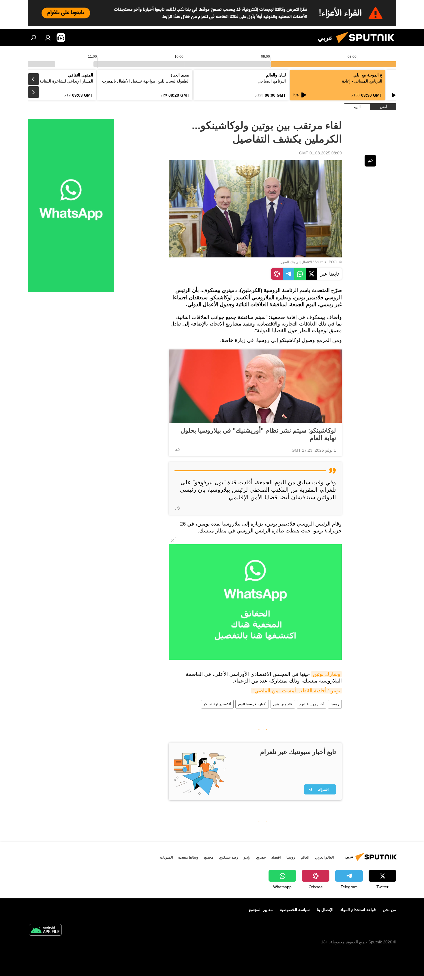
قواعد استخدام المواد (358, 909)
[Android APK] (45, 930)
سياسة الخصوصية (295, 909)
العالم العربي (324, 857)
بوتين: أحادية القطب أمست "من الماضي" (296, 690)
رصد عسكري (228, 857)
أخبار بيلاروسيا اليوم (252, 704)
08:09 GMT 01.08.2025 (320, 153)
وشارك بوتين (326, 674)
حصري (261, 857)
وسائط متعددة (188, 857)
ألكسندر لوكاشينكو (217, 704)
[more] (177, 449)
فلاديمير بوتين (282, 704)
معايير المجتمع (261, 909)
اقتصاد (276, 857)
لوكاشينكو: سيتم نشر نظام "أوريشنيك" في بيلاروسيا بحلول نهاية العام (258, 434)
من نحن (389, 909)
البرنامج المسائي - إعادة (362, 81)
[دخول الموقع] (48, 37)
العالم (305, 857)
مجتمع (208, 857)
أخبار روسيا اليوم (311, 704)
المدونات (166, 857)
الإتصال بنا (325, 909)
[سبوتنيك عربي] (367, 44)
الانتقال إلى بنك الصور (296, 262)
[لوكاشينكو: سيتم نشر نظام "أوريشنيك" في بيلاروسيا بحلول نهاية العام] (255, 386)
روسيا (335, 704)
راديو (247, 857)
